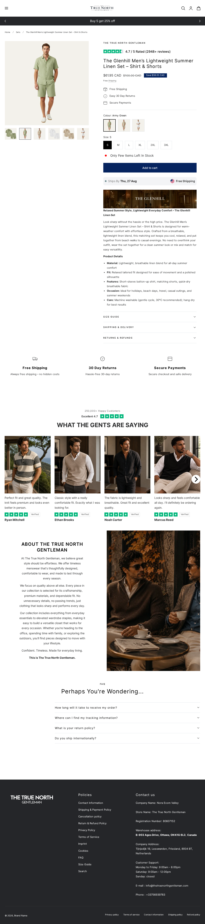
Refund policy (193, 914)
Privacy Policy (86, 830)
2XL (153, 144)
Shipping (112, 81)
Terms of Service (88, 836)
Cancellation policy (89, 816)
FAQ (80, 857)
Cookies (83, 850)
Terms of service (131, 914)
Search (82, 871)
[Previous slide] (5, 21)
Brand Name (20, 915)
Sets (18, 32)
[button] (6, 8)
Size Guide (84, 864)
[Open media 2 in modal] (82, 48)
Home (7, 32)
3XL (166, 144)
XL (140, 144)
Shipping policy (175, 914)
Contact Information (90, 802)
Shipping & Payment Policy (94, 809)
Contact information (154, 914)
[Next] (196, 479)
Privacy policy (112, 914)
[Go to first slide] (200, 21)
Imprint (82, 843)
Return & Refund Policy (92, 823)
